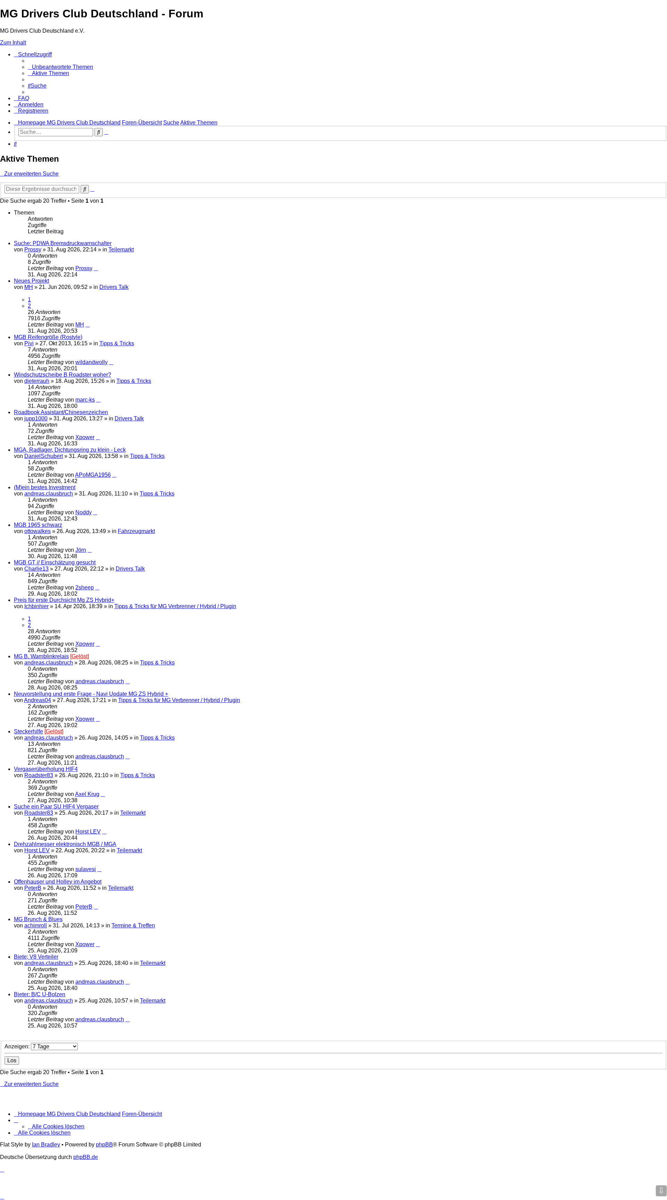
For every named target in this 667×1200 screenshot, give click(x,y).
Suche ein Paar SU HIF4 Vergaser (56, 807)
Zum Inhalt (13, 43)
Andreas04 (37, 700)
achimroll (35, 925)
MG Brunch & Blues (38, 919)
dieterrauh (36, 381)
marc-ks (85, 400)
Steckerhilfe (28, 731)
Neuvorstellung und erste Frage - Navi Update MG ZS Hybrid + (91, 694)
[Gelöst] (79, 656)
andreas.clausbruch (48, 494)
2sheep (84, 587)
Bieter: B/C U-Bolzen (39, 994)
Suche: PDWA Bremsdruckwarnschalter (63, 243)
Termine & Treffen (133, 925)
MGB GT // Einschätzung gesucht (55, 562)
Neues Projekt (31, 281)
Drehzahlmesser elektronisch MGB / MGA (65, 844)
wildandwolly (91, 362)
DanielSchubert (43, 456)
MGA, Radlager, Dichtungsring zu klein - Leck (70, 450)
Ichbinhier (36, 606)
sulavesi (85, 869)
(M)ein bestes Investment (44, 487)
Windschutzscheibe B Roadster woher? (62, 375)
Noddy (83, 512)
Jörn (80, 550)
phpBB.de (85, 1157)
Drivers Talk (114, 287)
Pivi (29, 343)
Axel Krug (87, 794)
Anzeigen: (18, 1046)
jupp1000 (36, 418)
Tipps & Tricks (116, 343)
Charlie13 (36, 569)
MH (28, 287)
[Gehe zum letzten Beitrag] (96, 268)
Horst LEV (88, 832)
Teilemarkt (121, 249)
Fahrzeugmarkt (136, 531)
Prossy (32, 249)
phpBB (104, 1144)
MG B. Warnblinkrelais (41, 656)
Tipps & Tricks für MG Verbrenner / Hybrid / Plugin (175, 606)
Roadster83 (38, 775)
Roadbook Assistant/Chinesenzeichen (61, 412)
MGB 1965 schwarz (38, 525)
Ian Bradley (46, 1144)
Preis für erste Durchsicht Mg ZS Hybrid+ (64, 600)
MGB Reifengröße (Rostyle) (48, 337)
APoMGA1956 (93, 475)
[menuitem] (60, 67)
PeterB (32, 888)
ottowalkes (37, 531)
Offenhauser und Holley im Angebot (57, 882)
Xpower (84, 437)
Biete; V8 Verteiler (36, 957)
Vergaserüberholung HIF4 (46, 769)
